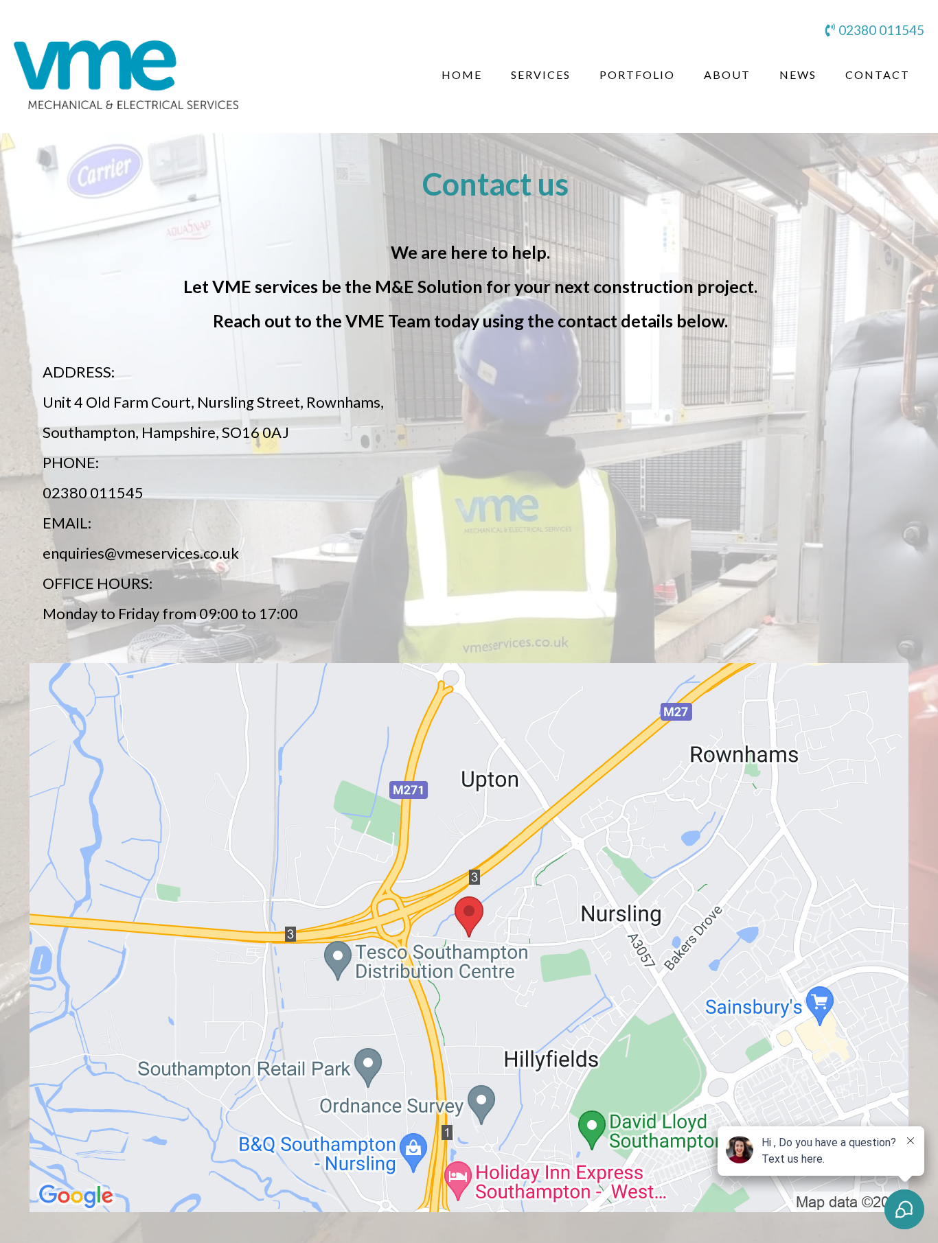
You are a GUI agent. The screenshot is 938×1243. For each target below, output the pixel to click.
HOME (462, 74)
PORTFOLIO (637, 74)
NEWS (797, 74)
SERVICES (541, 74)
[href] (469, 937)
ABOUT (727, 74)
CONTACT (877, 74)
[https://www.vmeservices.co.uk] (126, 74)
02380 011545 (881, 30)
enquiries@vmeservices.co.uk (141, 553)
